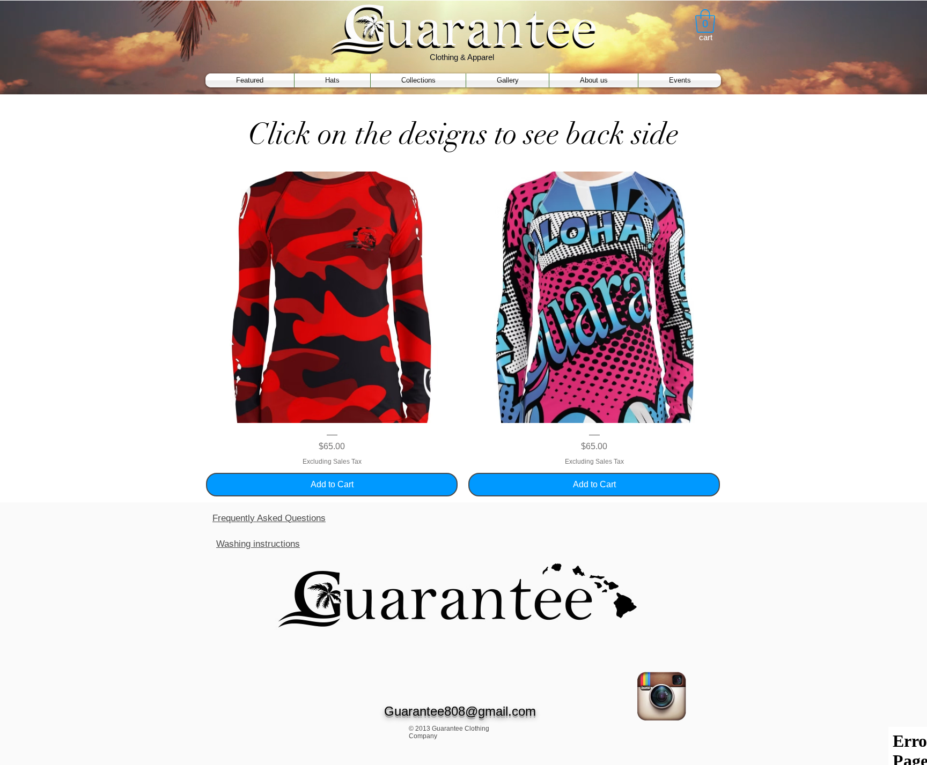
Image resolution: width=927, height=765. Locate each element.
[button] (705, 21)
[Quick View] (332, 297)
